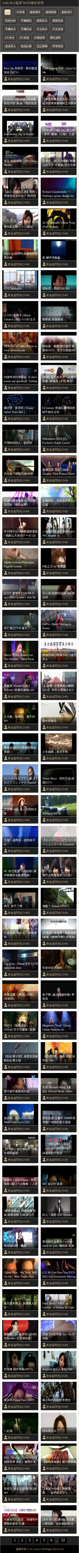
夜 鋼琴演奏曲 (51, 257)
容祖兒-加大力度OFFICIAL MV (20, 1490)
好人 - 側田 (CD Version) (57, 1214)
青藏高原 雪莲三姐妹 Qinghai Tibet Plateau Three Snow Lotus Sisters (58, 472)
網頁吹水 (42, 20)
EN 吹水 (10, 37)
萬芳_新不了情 (13, 906)
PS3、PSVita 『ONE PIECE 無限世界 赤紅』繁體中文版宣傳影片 (21, 1460)
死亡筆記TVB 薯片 (15, 628)
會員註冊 (26, 46)
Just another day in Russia (18, 134)
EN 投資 (24, 37)
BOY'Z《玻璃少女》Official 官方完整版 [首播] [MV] (20, 1028)
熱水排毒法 (49, 720)
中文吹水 (42, 29)
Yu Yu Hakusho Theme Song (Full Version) (58, 224)
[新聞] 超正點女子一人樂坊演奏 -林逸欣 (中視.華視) (59, 379)
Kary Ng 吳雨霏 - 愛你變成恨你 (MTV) (20, 70)
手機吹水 (10, 29)
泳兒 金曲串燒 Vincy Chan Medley (20, 163)
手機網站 (26, 20)
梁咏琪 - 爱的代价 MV (56, 288)
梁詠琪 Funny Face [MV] (19, 1400)
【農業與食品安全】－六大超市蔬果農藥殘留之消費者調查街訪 (59, 101)
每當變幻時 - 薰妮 (15, 1245)
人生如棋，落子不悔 (55, 751)
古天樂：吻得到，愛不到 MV (19, 718)
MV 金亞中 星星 (52, 1184)
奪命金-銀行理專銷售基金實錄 (20, 749)
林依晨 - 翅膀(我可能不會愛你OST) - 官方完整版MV (59, 348)
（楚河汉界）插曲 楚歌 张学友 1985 (58, 1058)
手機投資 (26, 29)
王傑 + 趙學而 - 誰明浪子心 (19, 842)
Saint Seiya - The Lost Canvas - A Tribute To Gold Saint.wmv (58, 1305)
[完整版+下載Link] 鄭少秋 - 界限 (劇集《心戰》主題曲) (58, 132)
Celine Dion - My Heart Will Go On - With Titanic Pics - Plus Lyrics (20, 1275)
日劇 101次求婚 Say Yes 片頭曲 (58, 1336)
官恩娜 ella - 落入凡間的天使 (20, 811)
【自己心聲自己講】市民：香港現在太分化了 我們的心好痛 (21, 194)
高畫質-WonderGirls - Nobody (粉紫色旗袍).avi (19, 687)
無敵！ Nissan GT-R (54, 906)
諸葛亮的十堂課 (52, 1153)
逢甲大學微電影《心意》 (58, 875)
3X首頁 (20, 12)
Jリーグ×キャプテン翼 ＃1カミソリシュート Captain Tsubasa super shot (20, 781)
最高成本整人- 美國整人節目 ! (20, 1305)
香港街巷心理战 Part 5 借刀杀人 (59, 657)
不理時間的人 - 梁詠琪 (18, 442)
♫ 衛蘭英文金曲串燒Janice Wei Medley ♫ (58, 533)
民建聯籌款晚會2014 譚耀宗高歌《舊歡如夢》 (20, 502)
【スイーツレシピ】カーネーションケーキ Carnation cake (59, 842)
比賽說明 (39, 37)
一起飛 (8, 1431)
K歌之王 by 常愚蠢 (54, 566)
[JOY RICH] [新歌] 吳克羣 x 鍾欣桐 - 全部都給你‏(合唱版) (58, 1522)
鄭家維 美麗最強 (52, 319)
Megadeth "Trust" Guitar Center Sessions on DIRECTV (56, 1028)
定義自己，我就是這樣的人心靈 (59, 502)
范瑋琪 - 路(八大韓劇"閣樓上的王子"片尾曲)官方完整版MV (59, 163)
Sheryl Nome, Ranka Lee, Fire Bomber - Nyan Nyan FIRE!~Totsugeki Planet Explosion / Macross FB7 (19, 657)
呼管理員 (58, 46)
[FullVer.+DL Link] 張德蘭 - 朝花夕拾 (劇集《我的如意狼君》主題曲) (21, 101)
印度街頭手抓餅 (52, 967)
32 (63, 1540)
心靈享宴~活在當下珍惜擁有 (20, 935)
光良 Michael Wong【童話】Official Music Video (57, 1089)
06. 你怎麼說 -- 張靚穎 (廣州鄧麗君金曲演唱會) (20, 873)
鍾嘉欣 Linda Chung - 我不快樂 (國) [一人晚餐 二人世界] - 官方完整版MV (21, 1182)
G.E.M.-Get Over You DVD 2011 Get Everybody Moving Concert (59, 1275)
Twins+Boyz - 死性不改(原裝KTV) (58, 780)
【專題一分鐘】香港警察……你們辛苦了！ (56, 1490)
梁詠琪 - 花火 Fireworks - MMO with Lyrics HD (19, 1120)
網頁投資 (58, 20)
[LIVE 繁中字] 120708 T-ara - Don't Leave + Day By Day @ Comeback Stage (20, 595)
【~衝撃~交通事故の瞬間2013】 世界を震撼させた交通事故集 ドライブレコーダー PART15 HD (58, 688)
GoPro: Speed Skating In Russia (56, 626)
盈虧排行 (67, 12)
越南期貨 (51, 12)
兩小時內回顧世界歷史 (56, 1400)
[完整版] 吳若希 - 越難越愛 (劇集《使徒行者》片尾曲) (59, 935)
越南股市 (35, 12)
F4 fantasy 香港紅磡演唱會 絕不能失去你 (58, 410)
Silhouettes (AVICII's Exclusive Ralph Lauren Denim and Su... (56, 441)
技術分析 (10, 20)
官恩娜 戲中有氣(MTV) (18, 1369)
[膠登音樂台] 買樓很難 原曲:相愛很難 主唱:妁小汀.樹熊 (20, 1213)
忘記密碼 (42, 46)
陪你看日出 (49, 1431)
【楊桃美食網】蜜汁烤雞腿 (59, 1461)
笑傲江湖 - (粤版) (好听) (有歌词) (19, 996)
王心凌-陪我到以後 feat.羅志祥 (58, 595)
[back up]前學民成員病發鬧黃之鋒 (20, 255)
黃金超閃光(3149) (19, 79)
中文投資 (58, 29)
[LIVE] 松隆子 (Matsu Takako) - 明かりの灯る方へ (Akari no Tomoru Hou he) (20, 317)
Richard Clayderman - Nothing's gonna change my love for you (58, 194)
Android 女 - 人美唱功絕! (57, 1369)
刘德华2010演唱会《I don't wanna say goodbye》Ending (20, 379)
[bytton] (7, 12)
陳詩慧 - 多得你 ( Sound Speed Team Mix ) (18, 410)
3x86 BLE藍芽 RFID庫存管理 (23, 3)
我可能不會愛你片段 (16, 1091)
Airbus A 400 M (51, 813)
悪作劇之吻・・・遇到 (18, 226)
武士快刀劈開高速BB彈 (18, 473)
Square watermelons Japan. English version (19, 564)
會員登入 (10, 46)
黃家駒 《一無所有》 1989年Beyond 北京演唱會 (20, 1336)
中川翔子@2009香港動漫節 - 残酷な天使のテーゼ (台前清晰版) (21, 534)
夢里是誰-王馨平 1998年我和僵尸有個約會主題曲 (58, 1120)
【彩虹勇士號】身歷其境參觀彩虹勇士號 (21, 1058)
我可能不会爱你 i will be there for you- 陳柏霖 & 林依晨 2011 (58, 1244)
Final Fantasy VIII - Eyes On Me (59, 70)
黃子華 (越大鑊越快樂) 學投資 (58, 996)
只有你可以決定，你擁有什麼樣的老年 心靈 (21, 1521)
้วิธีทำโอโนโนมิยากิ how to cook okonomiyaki (20, 348)
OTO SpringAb (13, 288)
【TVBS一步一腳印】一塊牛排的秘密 (20, 1151)
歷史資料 (55, 37)
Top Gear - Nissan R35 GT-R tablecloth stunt (20, 965)
